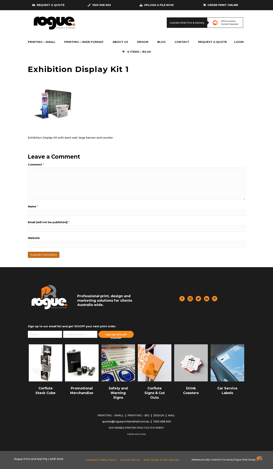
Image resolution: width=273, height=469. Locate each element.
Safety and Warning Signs (118, 393)
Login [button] (239, 42)
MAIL (172, 415)
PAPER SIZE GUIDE (136, 434)
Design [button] (142, 42)
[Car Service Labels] (227, 362)
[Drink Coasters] (191, 362)
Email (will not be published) (48, 222)
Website (34, 238)
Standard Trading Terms (101, 459)
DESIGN (159, 415)
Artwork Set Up (130, 459)
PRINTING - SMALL (111, 415)
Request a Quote (212, 42)
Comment (36, 164)
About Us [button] (120, 42)
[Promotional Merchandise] (82, 362)
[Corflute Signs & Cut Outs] (154, 362)
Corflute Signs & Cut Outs (154, 393)
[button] (116, 334)
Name (33, 206)
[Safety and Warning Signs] (118, 362)
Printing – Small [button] (41, 42)
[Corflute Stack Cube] (45, 362)
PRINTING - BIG (139, 415)
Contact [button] (182, 42)
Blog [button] (161, 42)
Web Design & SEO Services (161, 459)
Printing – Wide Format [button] (84, 42)
